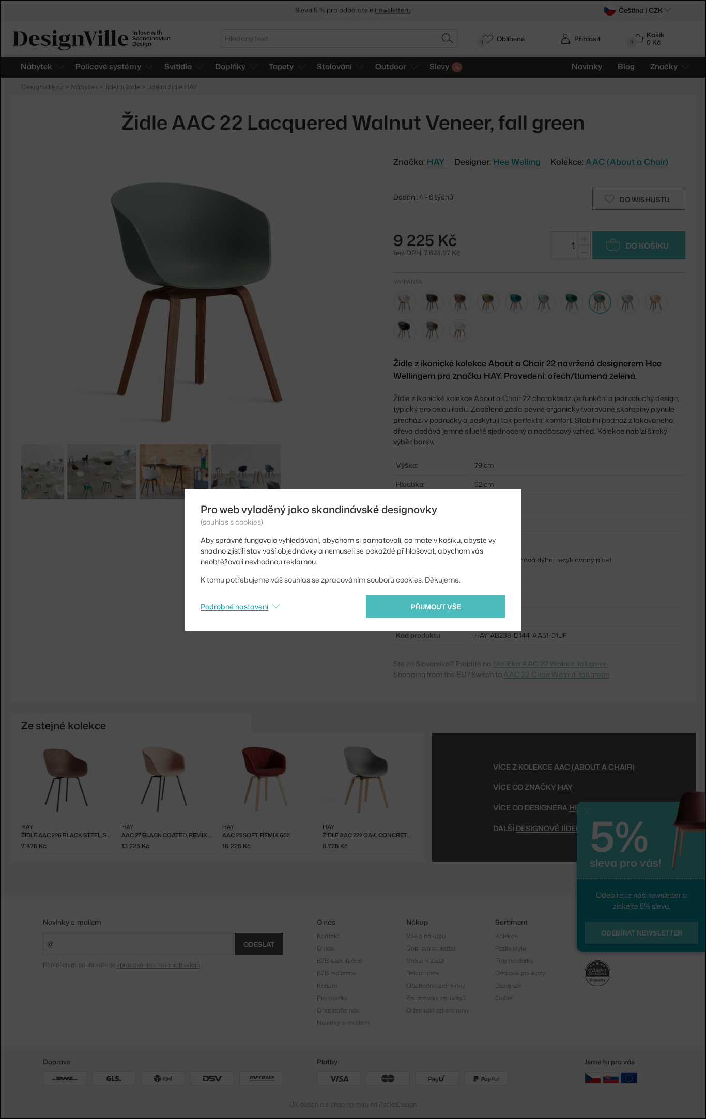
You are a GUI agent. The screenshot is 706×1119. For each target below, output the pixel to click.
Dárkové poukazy (520, 973)
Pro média (332, 997)
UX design (303, 1104)
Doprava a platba (430, 948)
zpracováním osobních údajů (158, 964)
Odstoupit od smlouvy (437, 1010)
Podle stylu (510, 948)
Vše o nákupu (426, 935)
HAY (565, 787)
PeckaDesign (398, 1104)
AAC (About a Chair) (627, 161)
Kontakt (328, 935)
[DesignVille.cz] (593, 1077)
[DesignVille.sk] (611, 1077)
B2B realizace (336, 973)
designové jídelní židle (563, 828)
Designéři (508, 985)
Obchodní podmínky (435, 985)
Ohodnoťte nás (338, 1010)
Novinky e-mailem (72, 922)
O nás (325, 948)
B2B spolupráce (339, 960)
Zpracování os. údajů (436, 997)
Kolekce (506, 935)
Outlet (504, 997)
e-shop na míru (347, 1104)
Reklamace (422, 973)
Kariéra (327, 985)
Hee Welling (517, 161)
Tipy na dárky (514, 960)
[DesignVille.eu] (629, 1077)
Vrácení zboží (425, 960)
